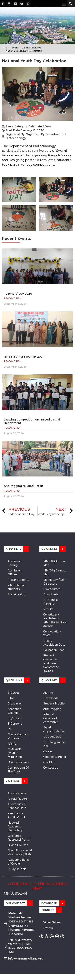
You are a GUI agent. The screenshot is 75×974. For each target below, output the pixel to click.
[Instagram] (9, 3)
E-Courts (13, 692)
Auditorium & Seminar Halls (17, 806)
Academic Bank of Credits (18, 861)
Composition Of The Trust (18, 769)
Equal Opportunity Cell (54, 729)
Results (48, 609)
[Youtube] (21, 3)
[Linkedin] (15, 3)
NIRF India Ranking (50, 601)
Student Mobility (54, 703)
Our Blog (49, 762)
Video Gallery (52, 922)
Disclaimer (15, 703)
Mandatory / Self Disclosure (54, 581)
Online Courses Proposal (18, 736)
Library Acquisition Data (54, 642)
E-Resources (51, 589)
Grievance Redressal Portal (19, 837)
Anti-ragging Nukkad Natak (23, 486)
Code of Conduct (54, 757)
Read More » (12, 298)
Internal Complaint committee (51, 718)
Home (6, 48)
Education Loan (53, 650)
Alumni (48, 692)
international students (16, 587)
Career (47, 751)
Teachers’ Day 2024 (18, 293)
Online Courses (18, 845)
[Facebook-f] (2, 3)
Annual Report (17, 798)
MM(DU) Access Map (54, 563)
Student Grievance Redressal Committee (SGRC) (51, 663)
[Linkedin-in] (51, 936)
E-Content (15, 723)
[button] (64, 4)
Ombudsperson (18, 762)
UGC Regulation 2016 (54, 744)
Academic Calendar (14, 711)
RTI (10, 729)
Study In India (17, 869)
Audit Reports (17, 793)
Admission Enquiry (15, 563)
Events (48, 928)
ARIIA (12, 743)
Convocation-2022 (52, 633)
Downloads (50, 594)
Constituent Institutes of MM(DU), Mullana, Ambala (55, 620)
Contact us (50, 767)
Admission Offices (15, 572)
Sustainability (16, 594)
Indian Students (18, 580)
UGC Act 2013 (52, 736)
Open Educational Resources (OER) (20, 852)
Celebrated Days (39, 126)
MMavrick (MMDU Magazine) (15, 753)
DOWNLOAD (49, 903)
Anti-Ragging (52, 709)
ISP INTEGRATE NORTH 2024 (24, 356)
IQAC (11, 698)
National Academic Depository (15, 826)
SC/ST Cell (14, 718)
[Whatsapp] (28, 3)
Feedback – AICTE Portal (16, 815)
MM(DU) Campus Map (55, 572)
